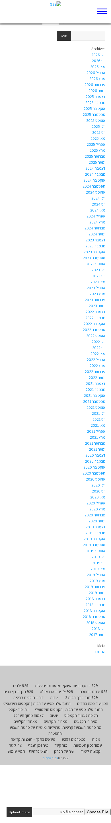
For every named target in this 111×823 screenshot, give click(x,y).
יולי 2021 (98, 413)
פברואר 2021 (95, 443)
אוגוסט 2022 (95, 335)
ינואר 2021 (97, 449)
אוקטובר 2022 (94, 323)
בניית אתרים (50, 758)
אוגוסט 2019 (95, 550)
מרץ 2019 (97, 580)
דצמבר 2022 (95, 311)
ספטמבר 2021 (94, 401)
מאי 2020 (97, 497)
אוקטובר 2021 (94, 395)
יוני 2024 (98, 204)
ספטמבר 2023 (94, 257)
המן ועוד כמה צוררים (92, 703)
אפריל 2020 (96, 503)
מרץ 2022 (97, 365)
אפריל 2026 (96, 72)
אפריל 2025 (96, 144)
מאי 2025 (98, 138)
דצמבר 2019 (95, 526)
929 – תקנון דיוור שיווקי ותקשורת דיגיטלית (66, 685)
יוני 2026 (98, 60)
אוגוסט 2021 (96, 407)
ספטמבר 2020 (94, 473)
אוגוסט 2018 (95, 622)
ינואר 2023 (97, 305)
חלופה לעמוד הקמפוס (81, 715)
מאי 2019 (98, 568)
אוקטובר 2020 (94, 467)
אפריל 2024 (96, 216)
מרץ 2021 (97, 437)
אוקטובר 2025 (94, 108)
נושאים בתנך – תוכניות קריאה (33, 739)
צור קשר (60, 745)
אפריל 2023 (96, 287)
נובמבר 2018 (95, 604)
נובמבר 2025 (95, 102)
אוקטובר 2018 (94, 610)
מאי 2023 (98, 281)
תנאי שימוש (16, 751)
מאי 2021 (98, 425)
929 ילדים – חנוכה (94, 691)
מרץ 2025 (97, 150)
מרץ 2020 (97, 509)
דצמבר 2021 (95, 383)
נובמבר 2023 (95, 246)
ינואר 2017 (97, 634)
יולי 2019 (98, 556)
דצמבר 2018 (95, 598)
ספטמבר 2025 (94, 114)
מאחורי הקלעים (86, 721)
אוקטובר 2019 (94, 538)
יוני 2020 (98, 491)
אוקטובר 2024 (94, 180)
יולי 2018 (98, 628)
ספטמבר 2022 (94, 329)
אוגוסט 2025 (95, 120)
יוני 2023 (98, 275)
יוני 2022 (98, 347)
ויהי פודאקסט (18, 709)
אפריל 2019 (96, 574)
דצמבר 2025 (95, 96)
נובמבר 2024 (95, 174)
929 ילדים (20, 685)
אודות (54, 697)
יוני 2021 (98, 419)
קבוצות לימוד (90, 751)
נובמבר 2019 (95, 532)
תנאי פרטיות (38, 751)
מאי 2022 (98, 353)
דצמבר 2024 (95, 168)
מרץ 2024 (97, 222)
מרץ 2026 (97, 78)
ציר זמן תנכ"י (38, 745)
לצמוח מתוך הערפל (28, 715)
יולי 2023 (98, 269)
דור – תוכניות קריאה (28, 697)
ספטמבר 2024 (94, 186)
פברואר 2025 (95, 156)
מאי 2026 (97, 66)
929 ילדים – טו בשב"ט (56, 691)
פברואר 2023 (95, 299)
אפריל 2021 (96, 431)
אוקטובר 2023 (94, 252)
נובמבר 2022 (95, 317)
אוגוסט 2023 (95, 263)
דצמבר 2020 (95, 455)
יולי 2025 (98, 126)
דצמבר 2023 (95, 240)
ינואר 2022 (97, 377)
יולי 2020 (98, 485)
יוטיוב (54, 715)
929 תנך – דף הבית (18, 691)
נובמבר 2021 (95, 389)
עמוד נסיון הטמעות (87, 745)
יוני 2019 (98, 562)
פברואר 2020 (95, 515)
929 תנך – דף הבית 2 (81, 697)
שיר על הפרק (64, 751)
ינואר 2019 (97, 592)
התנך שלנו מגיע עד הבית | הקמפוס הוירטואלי (37, 703)
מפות (96, 739)
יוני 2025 (98, 132)
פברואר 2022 (95, 371)
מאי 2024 (97, 210)
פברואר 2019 (95, 586)
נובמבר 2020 (95, 461)
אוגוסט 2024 (95, 192)
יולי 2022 (98, 341)
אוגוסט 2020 (95, 479)
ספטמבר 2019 (94, 544)
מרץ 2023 (97, 293)
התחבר (99, 651)
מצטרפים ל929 (73, 739)
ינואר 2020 (97, 521)
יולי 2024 (98, 198)
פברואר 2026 (95, 84)
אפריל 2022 (96, 359)
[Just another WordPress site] (55, 11)
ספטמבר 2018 (94, 616)
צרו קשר (15, 745)
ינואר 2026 (97, 90)
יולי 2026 (98, 54)
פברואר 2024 (95, 228)
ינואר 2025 (97, 162)
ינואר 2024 (97, 234)
